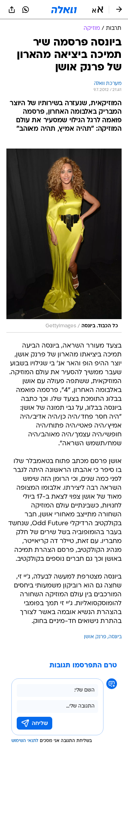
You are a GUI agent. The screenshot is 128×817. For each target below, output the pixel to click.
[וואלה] (64, 9)
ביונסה (115, 637)
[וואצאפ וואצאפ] (25, 9)
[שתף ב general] (12, 10)
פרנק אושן (95, 637)
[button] (97, 9)
